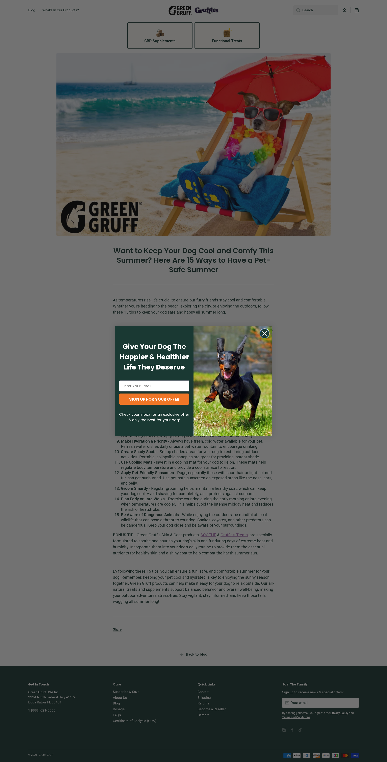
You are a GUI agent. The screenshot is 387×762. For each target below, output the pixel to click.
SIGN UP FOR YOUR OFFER (154, 399)
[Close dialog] (264, 333)
